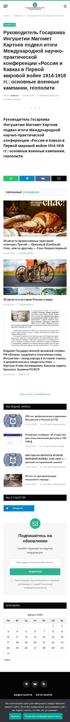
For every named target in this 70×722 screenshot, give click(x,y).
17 (8, 642)
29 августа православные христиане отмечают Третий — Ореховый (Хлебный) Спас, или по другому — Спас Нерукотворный (34, 244)
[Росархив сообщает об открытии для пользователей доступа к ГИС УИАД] (13, 439)
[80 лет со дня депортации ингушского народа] (13, 480)
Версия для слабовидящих (35, 394)
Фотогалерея (44, 695)
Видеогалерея (23, 695)
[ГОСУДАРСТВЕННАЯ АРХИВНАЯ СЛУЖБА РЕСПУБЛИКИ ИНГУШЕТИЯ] (35, 6)
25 (17, 648)
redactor (14, 95)
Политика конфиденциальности (43, 716)
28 (44, 648)
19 (26, 642)
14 (44, 637)
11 (17, 637)
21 (44, 642)
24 (8, 648)
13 (35, 637)
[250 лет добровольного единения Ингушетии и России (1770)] (13, 420)
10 (8, 637)
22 (53, 642)
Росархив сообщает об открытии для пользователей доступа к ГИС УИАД (46, 438)
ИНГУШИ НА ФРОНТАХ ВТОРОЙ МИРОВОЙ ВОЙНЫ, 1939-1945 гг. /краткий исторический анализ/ (45, 459)
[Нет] (65, 710)
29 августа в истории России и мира (28, 299)
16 (62, 637)
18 (17, 642)
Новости (9, 25)
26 (26, 648)
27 (35, 648)
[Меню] (5, 6)
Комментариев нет (49, 95)
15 (53, 637)
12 (26, 637)
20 (35, 642)
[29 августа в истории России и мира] (35, 277)
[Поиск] (65, 6)
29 (53, 648)
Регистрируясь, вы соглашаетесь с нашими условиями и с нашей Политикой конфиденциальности (36, 584)
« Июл (7, 659)
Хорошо (15, 716)
